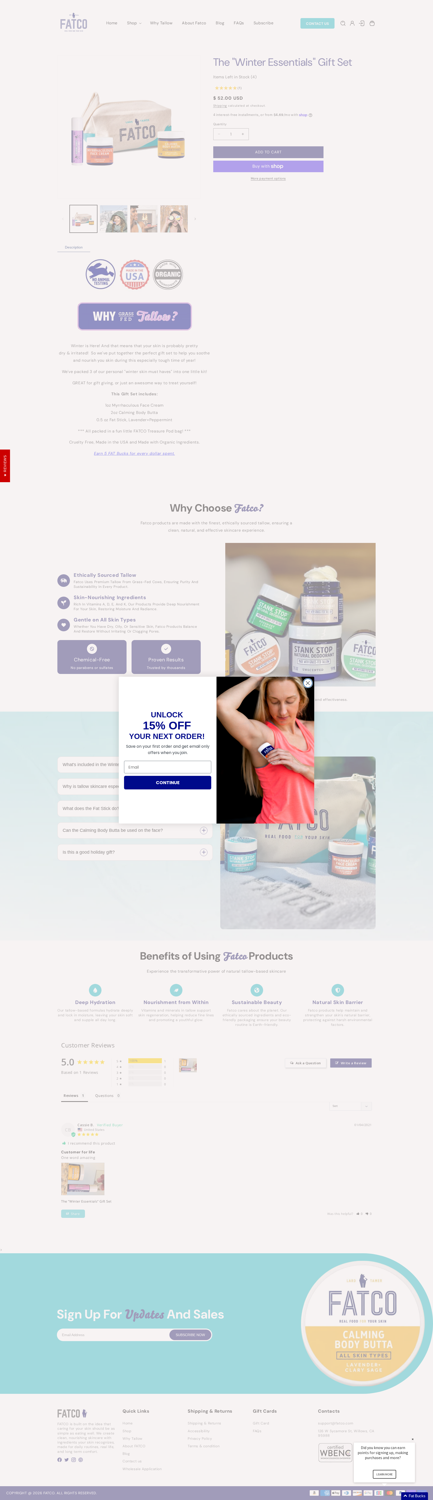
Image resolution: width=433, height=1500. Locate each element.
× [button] (413, 1439)
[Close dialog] (307, 683)
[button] (390, 1496)
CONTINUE (168, 782)
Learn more (384, 1474)
